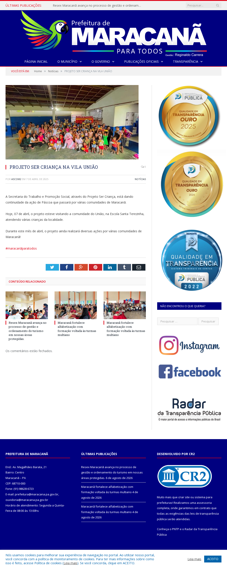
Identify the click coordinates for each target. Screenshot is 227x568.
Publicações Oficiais (141, 61)
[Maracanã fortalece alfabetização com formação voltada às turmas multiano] (76, 305)
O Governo (101, 61)
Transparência (185, 61)
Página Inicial (36, 61)
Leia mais (70, 563)
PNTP (175, 529)
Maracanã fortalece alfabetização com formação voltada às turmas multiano (98, 6)
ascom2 (16, 179)
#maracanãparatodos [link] (21, 248)
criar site (184, 497)
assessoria (204, 503)
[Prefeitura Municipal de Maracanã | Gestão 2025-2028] (113, 32)
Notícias (140, 179)
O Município (67, 61)
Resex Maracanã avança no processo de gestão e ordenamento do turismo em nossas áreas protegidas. (28, 331)
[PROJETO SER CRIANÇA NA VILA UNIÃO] (76, 123)
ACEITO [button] (212, 559)
